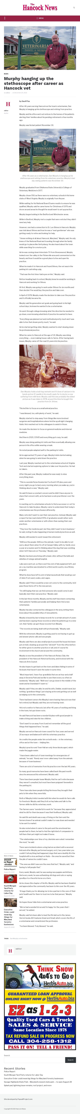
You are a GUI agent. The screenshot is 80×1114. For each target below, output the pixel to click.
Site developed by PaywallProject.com (18, 1099)
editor (8, 93)
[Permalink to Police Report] (10, 862)
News (6, 74)
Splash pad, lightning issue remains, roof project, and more (28, 1085)
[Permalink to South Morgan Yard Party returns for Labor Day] (10, 878)
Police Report (10, 869)
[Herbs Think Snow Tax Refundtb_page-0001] (40, 965)
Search (7, 1055)
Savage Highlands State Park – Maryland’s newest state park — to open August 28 (38, 1082)
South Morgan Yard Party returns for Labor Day (10, 889)
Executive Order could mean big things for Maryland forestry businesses (9, 917)
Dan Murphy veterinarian (18, 938)
